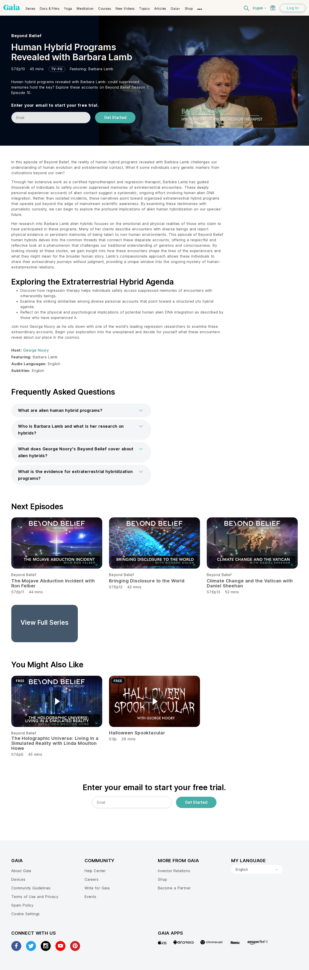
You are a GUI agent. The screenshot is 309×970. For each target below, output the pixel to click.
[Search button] (246, 8)
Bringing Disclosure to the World (147, 581)
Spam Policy (22, 905)
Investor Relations (174, 871)
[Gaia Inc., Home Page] (11, 7)
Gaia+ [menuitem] (175, 8)
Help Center (95, 871)
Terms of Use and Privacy (34, 896)
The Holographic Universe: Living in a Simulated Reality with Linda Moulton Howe (55, 743)
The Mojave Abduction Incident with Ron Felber (53, 583)
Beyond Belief (26, 35)
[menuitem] (30, 7)
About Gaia (21, 871)
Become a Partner (174, 888)
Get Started (115, 117)
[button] (81, 410)
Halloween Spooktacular (137, 733)
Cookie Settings (25, 914)
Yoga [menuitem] (68, 8)
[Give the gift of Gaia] (272, 7)
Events (90, 896)
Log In (293, 8)
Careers (92, 879)
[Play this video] (56, 701)
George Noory (36, 350)
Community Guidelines (31, 888)
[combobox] (257, 869)
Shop (162, 879)
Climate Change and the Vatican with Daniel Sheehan (250, 583)
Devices (18, 879)
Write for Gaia (97, 888)
